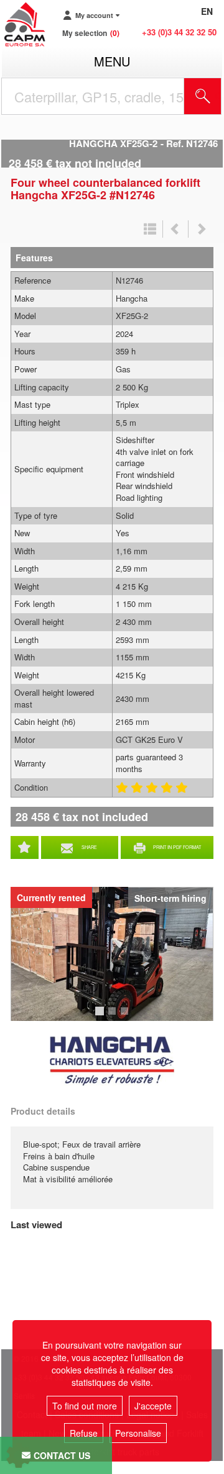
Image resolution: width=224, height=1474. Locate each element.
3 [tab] (126, 1016)
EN (207, 11)
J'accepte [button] (153, 1406)
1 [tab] (101, 1016)
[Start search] (203, 96)
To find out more (84, 1406)
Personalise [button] (138, 1433)
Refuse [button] (84, 1433)
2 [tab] (113, 1016)
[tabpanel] (112, 954)
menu (112, 61)
